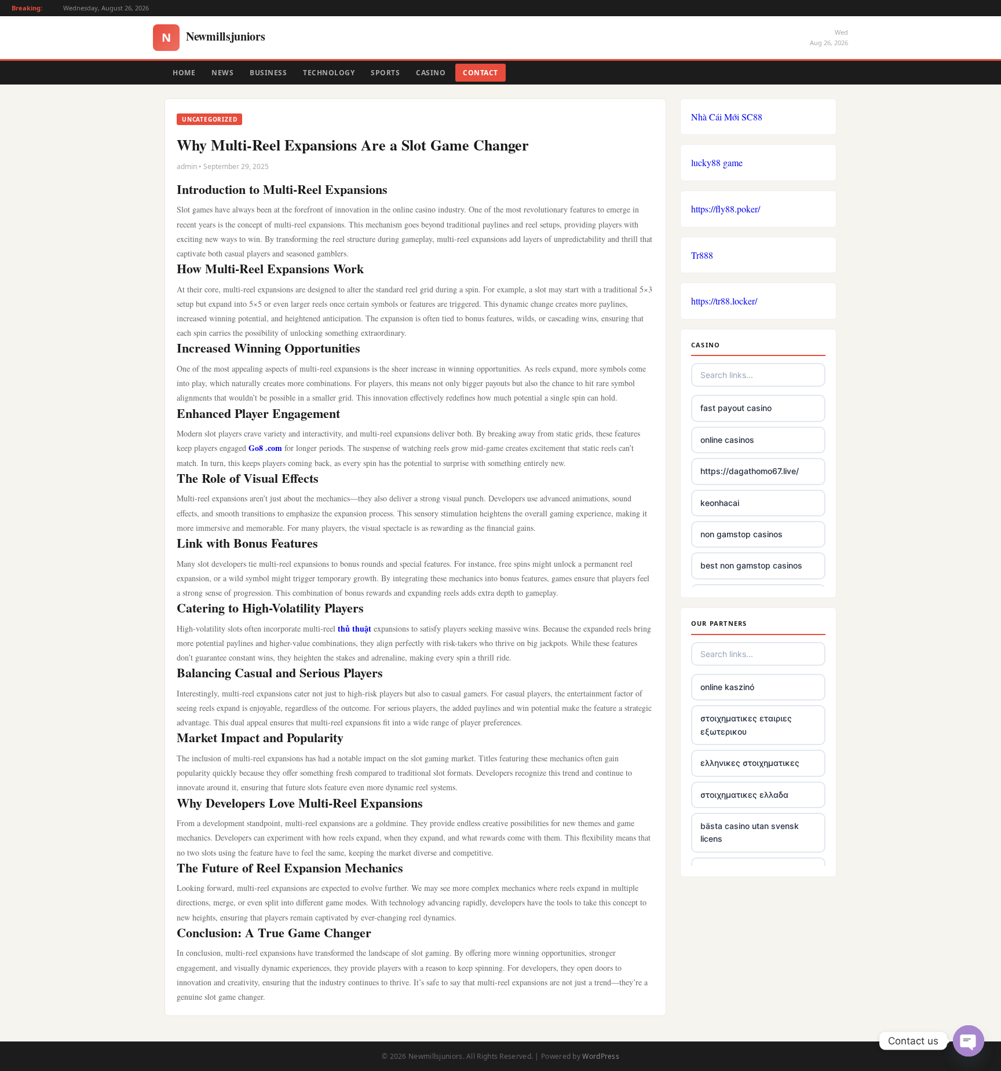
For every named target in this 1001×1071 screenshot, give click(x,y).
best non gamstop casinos (751, 565)
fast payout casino (736, 408)
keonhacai (719, 503)
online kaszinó (727, 687)
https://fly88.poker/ (725, 209)
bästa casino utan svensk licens (749, 832)
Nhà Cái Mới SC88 (726, 117)
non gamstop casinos (741, 534)
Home (184, 73)
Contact (480, 73)
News (222, 73)
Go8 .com (265, 448)
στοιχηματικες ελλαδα (744, 794)
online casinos (727, 440)
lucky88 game (717, 162)
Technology (329, 73)
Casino (430, 73)
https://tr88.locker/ (724, 301)
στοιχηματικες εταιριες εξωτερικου (746, 724)
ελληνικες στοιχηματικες (749, 763)
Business (268, 73)
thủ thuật (354, 628)
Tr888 (702, 255)
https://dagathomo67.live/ (749, 471)
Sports (385, 73)
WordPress (600, 1056)
